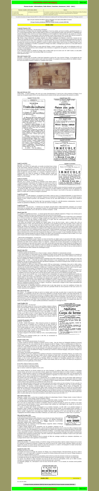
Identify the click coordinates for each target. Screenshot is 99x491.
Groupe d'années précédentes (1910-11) (40, 22)
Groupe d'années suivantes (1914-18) (59, 22)
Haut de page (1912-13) (50, 484)
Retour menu (83, 2)
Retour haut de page (76, 478)
